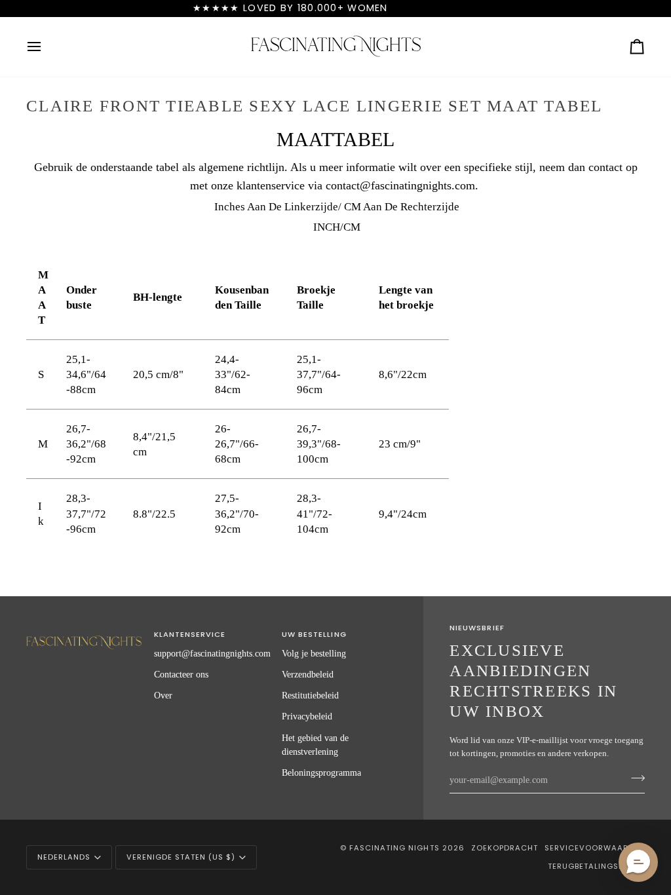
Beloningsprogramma (321, 772)
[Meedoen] (634, 778)
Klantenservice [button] (189, 634)
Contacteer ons (181, 674)
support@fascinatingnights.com (212, 653)
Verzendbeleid (308, 674)
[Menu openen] (46, 47)
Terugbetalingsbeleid (596, 866)
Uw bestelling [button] (314, 634)
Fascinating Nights (394, 848)
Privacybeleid (307, 716)
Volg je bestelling (314, 653)
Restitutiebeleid (310, 695)
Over (163, 695)
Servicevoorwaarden (595, 848)
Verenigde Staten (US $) (180, 857)
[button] (84, 632)
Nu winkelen (555, 7)
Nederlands (63, 857)
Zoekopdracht (504, 848)
